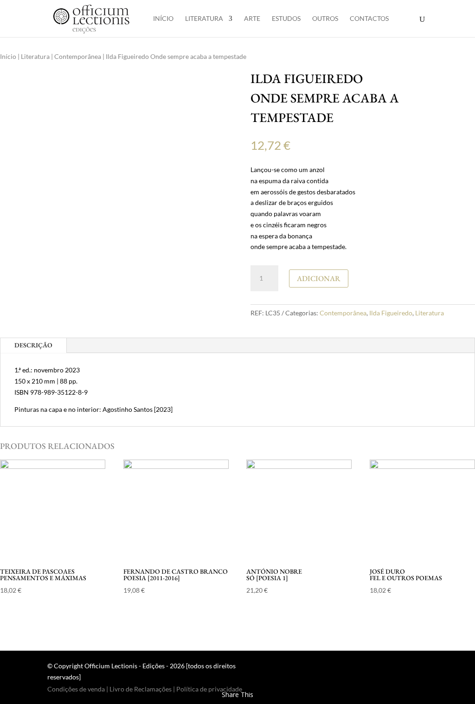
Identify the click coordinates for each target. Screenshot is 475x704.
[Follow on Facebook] (401, 667)
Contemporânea (77, 56)
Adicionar (318, 278)
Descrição (33, 345)
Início (163, 18)
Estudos (286, 18)
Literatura (204, 18)
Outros (325, 18)
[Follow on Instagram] (420, 667)
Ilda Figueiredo (390, 313)
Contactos (369, 18)
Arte (252, 18)
